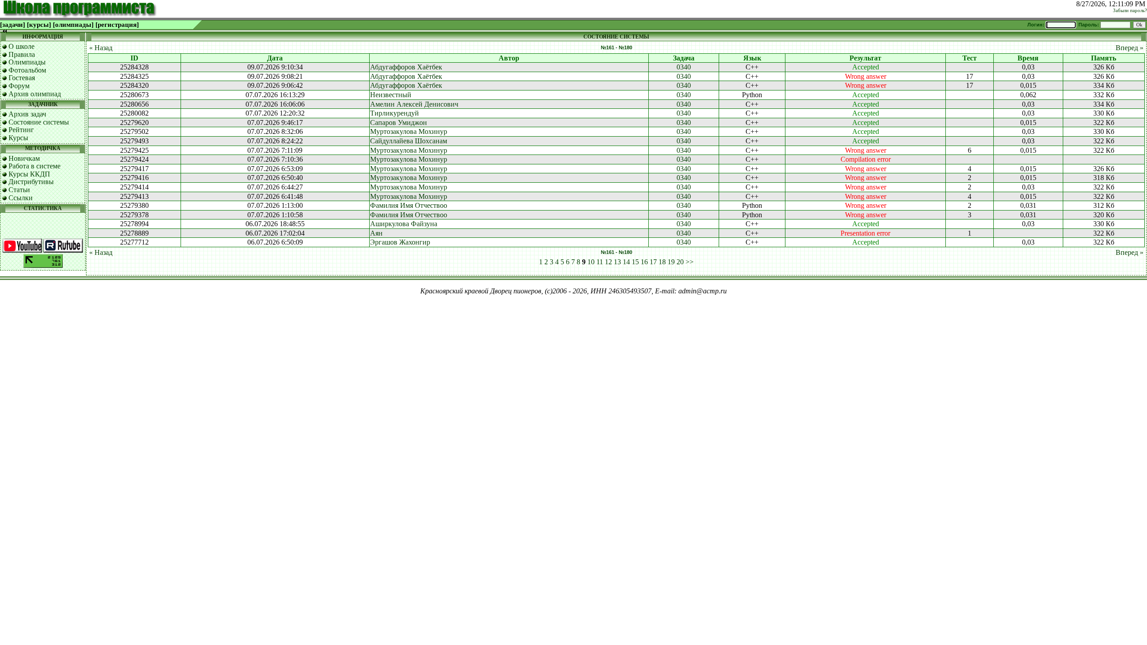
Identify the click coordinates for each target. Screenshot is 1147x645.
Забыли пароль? (1130, 10)
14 (626, 262)
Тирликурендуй (394, 113)
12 (608, 262)
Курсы (18, 138)
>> (690, 262)
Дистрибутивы (31, 181)
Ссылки (21, 198)
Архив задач (27, 114)
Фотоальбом (27, 70)
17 (653, 262)
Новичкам (24, 158)
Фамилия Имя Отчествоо (408, 205)
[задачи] (12, 24)
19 (671, 262)
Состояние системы (39, 122)
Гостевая (22, 78)
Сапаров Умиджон (398, 122)
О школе (21, 46)
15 (635, 262)
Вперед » (1129, 48)
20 (680, 262)
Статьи (19, 190)
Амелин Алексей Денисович (414, 104)
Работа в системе (34, 166)
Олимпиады (27, 62)
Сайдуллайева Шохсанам (408, 141)
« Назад (100, 48)
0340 (684, 67)
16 (644, 262)
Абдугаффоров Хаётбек (406, 67)
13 (617, 262)
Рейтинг (21, 129)
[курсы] (39, 24)
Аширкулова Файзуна (403, 224)
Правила (22, 54)
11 (599, 262)
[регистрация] (117, 24)
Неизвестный (390, 95)
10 (591, 262)
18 (662, 262)
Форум (19, 86)
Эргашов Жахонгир (400, 242)
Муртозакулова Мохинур (408, 131)
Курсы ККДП (29, 174)
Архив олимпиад (35, 94)
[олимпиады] (73, 24)
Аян (376, 233)
